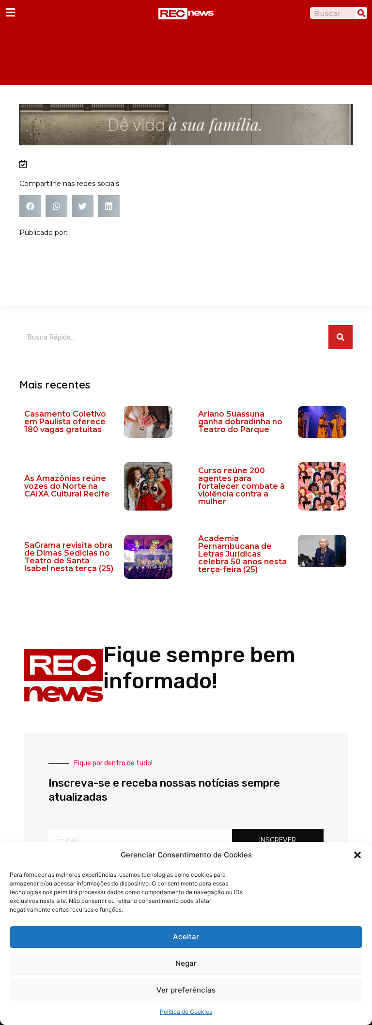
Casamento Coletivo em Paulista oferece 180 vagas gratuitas (65, 421)
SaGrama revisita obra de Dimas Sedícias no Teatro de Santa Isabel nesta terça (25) (68, 557)
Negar (186, 963)
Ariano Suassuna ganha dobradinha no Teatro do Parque (240, 421)
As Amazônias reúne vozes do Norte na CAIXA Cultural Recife (66, 486)
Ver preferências (186, 989)
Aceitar (186, 936)
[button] (357, 855)
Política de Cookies (186, 1011)
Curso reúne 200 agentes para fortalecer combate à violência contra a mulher (241, 486)
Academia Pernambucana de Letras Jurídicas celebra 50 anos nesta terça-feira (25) (242, 554)
